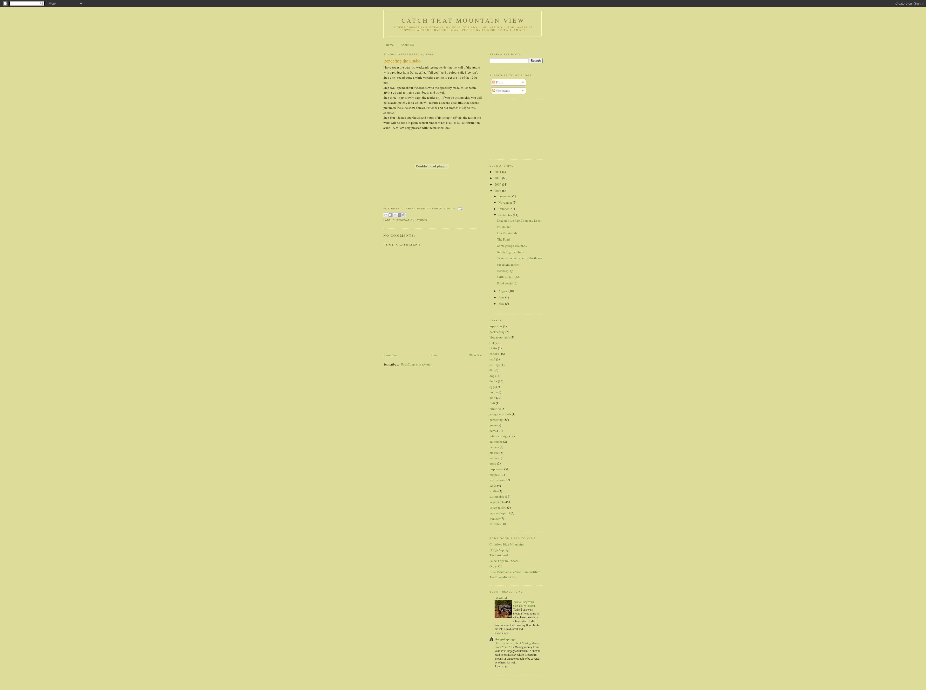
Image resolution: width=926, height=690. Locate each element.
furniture (495, 409)
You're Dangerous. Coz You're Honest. (524, 603)
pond (493, 463)
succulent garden (508, 264)
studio (421, 220)
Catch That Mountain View (463, 20)
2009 (498, 184)
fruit (492, 403)
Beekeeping (505, 271)
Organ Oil (496, 566)
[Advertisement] (514, 129)
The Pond (503, 239)
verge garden (498, 507)
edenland (501, 597)
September (505, 215)
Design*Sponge (500, 550)
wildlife (495, 524)
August (503, 291)
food (492, 397)
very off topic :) (500, 513)
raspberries (497, 469)
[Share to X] (394, 215)
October (504, 209)
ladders (494, 447)
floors (493, 392)
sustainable (497, 496)
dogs (493, 375)
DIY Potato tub (507, 233)
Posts (499, 82)
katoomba (496, 441)
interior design (499, 436)
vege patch (497, 502)
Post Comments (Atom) (416, 364)
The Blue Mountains (503, 577)
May (501, 303)
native (494, 458)
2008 (498, 190)
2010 (498, 178)
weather (495, 518)
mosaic (494, 452)
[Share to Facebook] (399, 215)
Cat (492, 343)
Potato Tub (504, 227)
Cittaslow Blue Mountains (507, 544)
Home (390, 44)
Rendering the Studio (402, 61)
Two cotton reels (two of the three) (519, 258)
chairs (493, 348)
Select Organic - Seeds (504, 561)
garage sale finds (500, 414)
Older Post (475, 355)
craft (492, 359)
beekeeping (497, 332)
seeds (493, 485)
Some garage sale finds (512, 245)
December (505, 196)
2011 (498, 172)
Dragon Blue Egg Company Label (519, 220)
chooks (494, 354)
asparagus (496, 326)
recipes (494, 474)
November (505, 202)
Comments (502, 90)
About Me (407, 44)
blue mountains (500, 337)
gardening (496, 419)
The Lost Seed (499, 555)
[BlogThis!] (390, 215)
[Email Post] (459, 208)
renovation (405, 220)
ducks (493, 381)
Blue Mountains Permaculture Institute (515, 572)
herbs (493, 430)
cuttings (495, 365)
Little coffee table (508, 277)
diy (492, 370)
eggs (493, 387)
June (501, 297)
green (493, 425)
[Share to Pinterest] (404, 215)
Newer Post (390, 355)
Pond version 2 (507, 283)
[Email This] (385, 215)
